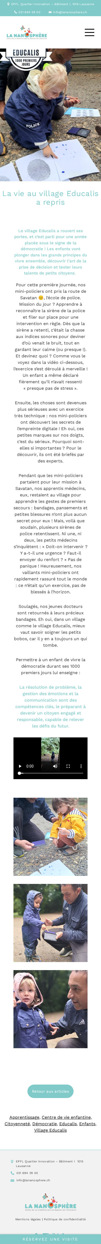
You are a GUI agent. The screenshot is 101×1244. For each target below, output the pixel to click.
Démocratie (44, 1123)
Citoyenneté (17, 1123)
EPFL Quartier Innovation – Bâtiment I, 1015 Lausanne (52, 4)
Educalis (68, 1123)
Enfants (87, 1123)
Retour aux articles (50, 1091)
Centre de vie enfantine (66, 1117)
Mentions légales (28, 1219)
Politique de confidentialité (65, 1219)
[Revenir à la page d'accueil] (50, 1202)
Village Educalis (50, 1130)
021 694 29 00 (29, 12)
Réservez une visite (50, 1239)
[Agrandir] (80, 804)
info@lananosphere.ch (70, 12)
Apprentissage (24, 1117)
